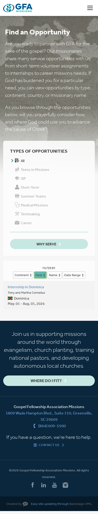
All (22, 160)
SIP (23, 178)
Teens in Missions (35, 169)
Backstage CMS (80, 504)
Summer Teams (33, 196)
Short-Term (30, 187)
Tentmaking (30, 214)
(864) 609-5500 (52, 425)
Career (26, 223)
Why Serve (46, 244)
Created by (14, 504)
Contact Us (49, 445)
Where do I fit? (46, 380)
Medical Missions (34, 205)
